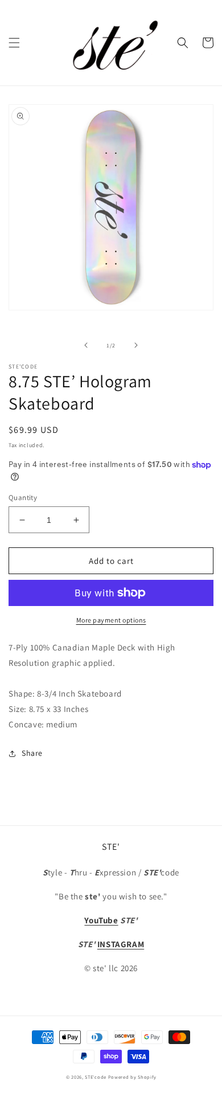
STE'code (95, 1077)
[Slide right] (136, 345)
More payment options (111, 620)
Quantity (23, 497)
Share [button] (32, 753)
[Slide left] (85, 345)
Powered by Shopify (132, 1077)
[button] (14, 42)
